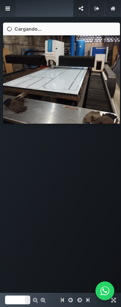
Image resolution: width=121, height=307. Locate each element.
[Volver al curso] (113, 8)
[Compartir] (81, 8)
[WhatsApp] (104, 290)
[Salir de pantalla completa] (97, 8)
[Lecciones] (7, 8)
